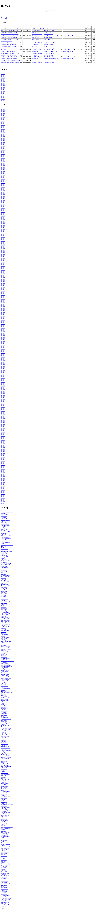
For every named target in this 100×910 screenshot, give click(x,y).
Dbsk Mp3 (3, 517)
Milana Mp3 (3, 513)
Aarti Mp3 (3, 642)
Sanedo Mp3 (4, 589)
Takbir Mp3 (3, 592)
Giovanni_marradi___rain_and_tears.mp (10, 60)
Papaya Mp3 (3, 650)
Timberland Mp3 (4, 634)
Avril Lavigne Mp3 (5, 520)
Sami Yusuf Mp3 (4, 604)
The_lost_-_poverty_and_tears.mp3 (9, 58)
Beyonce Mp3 (4, 562)
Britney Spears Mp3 (5, 621)
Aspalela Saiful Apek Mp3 (7, 512)
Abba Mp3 (3, 534)
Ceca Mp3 (3, 541)
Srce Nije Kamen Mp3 (6, 658)
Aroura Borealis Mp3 (37, 42)
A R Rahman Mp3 (5, 852)
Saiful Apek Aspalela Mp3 (7, 545)
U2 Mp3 (3, 558)
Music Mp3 (3, 578)
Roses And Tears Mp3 (49, 56)
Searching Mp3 (66, 49)
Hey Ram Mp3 (4, 611)
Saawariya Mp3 (4, 556)
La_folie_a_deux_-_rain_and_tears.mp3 (10, 34)
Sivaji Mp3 (3, 521)
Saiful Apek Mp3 (5, 637)
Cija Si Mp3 (3, 645)
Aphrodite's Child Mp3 (37, 62)
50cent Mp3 (3, 543)
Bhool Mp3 (3, 778)
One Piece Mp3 (4, 571)
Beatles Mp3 (3, 546)
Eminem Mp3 (4, 591)
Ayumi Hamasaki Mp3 (6, 538)
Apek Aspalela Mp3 (5, 531)
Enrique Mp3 (4, 633)
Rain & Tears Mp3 (48, 34)
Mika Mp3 (3, 777)
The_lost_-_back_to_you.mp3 (8, 48)
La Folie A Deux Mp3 (37, 34)
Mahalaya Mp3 (4, 599)
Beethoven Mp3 (4, 549)
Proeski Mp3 (4, 662)
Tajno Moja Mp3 (4, 514)
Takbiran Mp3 (4, 587)
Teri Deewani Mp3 (5, 651)
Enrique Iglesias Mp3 (5, 646)
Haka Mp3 (3, 526)
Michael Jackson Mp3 (6, 535)
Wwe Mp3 (3, 596)
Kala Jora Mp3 (4, 553)
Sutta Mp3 (3, 528)
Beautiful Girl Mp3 (5, 670)
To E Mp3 (3, 636)
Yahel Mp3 (3, 522)
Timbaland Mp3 (4, 625)
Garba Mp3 (3, 583)
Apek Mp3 (3, 629)
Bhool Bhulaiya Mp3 (5, 585)
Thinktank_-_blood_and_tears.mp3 (9, 32)
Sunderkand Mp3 (5, 524)
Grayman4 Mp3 (35, 44)
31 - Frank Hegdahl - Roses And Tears (10, 56)
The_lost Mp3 (35, 35)
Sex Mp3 (3, 547)
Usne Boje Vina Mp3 (5, 626)
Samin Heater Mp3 (5, 630)
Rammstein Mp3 (4, 643)
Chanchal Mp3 (4, 787)
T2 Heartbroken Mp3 (5, 542)
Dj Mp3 (2, 597)
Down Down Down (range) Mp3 (52, 35)
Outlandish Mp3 (4, 567)
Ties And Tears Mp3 (49, 44)
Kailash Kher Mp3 (5, 537)
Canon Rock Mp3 (5, 582)
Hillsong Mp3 (4, 653)
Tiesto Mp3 (3, 784)
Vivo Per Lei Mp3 (5, 560)
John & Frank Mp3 (36, 56)
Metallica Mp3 (4, 609)
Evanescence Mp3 (5, 783)
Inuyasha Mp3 (4, 570)
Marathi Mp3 (4, 654)
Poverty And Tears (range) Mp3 (51, 58)
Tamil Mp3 (3, 632)
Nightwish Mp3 (4, 614)
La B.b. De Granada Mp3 (38, 28)
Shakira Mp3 (4, 640)
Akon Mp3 (3, 867)
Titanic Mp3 (3, 568)
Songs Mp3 (3, 559)
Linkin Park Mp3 (5, 584)
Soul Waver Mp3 (4, 671)
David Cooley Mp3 (36, 49)
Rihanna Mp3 (4, 593)
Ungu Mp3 (3, 622)
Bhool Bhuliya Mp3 (5, 576)
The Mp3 (4, 18)
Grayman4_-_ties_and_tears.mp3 (8, 44)
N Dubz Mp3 (4, 579)
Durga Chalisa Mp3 (5, 613)
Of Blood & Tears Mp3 (49, 42)
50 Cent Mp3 (4, 588)
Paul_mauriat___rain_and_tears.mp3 (9, 30)
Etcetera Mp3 (35, 46)
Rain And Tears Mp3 (49, 30)
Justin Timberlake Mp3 (6, 641)
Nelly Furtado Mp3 (5, 774)
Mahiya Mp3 (4, 853)
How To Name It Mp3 (6, 617)
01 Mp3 (2, 790)
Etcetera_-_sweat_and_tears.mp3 (8, 46)
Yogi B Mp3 (3, 580)
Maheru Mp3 (4, 761)
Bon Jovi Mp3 (4, 516)
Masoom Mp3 (4, 657)
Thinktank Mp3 (35, 32)
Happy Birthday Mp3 (6, 665)
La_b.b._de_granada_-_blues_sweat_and (10, 28)
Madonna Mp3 (4, 608)
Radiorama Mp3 (4, 533)
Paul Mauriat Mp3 (36, 30)
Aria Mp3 (3, 845)
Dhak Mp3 (3, 616)
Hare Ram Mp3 (4, 518)
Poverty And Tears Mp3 (68, 35)
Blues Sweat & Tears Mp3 (50, 28)
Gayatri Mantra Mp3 (5, 575)
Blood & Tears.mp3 (5, 49)
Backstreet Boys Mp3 (6, 649)
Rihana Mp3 (3, 530)
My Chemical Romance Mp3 (7, 661)
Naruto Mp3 (3, 861)
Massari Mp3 (4, 529)
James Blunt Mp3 (5, 647)
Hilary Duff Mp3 (4, 667)
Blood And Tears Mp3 (49, 49)
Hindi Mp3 (3, 607)
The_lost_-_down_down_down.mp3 (9, 35)
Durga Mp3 (3, 628)
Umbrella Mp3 (4, 600)
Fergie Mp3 (3, 550)
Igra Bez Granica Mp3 (6, 601)
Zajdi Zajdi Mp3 (4, 786)
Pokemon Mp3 (4, 539)
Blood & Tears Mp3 (48, 32)
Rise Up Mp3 (4, 775)
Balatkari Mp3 (4, 638)
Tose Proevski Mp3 (5, 620)
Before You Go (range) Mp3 (50, 51)
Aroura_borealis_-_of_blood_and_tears (10, 42)
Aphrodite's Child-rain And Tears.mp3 (10, 62)
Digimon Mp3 (4, 555)
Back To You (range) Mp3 (50, 48)
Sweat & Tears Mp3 (48, 46)
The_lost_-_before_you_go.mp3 (8, 51)
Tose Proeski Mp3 (5, 848)
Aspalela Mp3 (4, 858)
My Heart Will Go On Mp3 (7, 564)
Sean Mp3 (3, 554)
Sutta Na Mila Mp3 (5, 525)
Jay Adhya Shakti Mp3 (6, 563)
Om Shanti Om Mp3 (5, 612)
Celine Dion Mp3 (5, 618)
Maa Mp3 (3, 572)
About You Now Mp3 (6, 846)
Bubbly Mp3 (4, 595)
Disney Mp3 (3, 574)
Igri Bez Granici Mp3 (6, 844)
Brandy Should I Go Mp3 (7, 551)
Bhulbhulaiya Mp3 (5, 788)
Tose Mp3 (3, 795)
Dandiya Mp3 (4, 603)
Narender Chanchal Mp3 (6, 624)
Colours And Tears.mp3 (6, 41)
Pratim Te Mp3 (4, 566)
